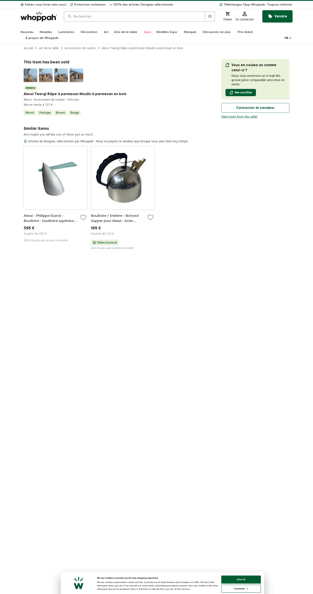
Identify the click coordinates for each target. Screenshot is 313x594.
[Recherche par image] (210, 16)
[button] (235, 5)
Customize (239, 588)
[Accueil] (38, 16)
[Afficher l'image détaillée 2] (46, 75)
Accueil (28, 48)
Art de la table (49, 48)
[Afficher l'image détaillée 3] (61, 75)
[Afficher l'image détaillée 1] (30, 75)
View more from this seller (239, 116)
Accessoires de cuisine (80, 48)
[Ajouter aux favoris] (83, 217)
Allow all (241, 579)
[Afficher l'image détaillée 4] (76, 75)
